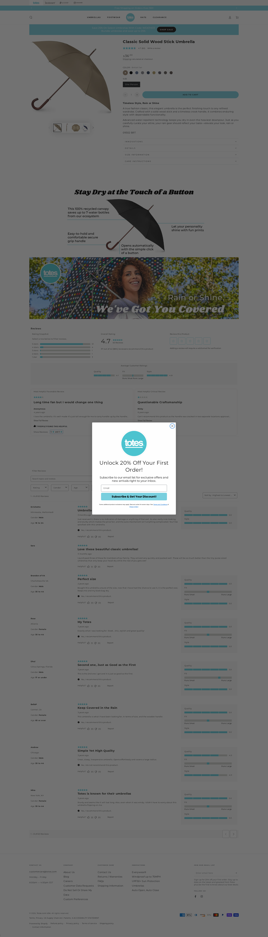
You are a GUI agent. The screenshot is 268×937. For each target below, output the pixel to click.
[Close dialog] (172, 426)
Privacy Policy (134, 506)
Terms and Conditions (160, 504)
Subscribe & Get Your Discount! (134, 497)
